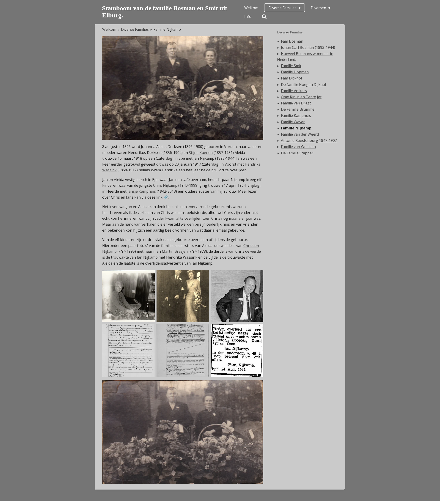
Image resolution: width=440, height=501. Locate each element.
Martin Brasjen (175, 251)
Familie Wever (293, 121)
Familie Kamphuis (296, 115)
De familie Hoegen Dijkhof (303, 84)
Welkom (109, 29)
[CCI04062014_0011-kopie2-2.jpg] (183, 296)
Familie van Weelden (298, 146)
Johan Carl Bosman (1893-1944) (308, 47)
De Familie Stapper (297, 153)
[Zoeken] (264, 16)
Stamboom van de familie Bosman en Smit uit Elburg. (164, 12)
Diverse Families (135, 29)
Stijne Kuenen (201, 152)
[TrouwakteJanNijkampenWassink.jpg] (128, 350)
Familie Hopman (295, 71)
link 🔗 (162, 197)
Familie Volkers (294, 90)
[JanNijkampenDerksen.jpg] (183, 350)
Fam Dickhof (291, 78)
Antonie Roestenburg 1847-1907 (309, 140)
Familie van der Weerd (300, 134)
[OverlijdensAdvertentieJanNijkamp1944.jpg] (237, 350)
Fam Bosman (292, 41)
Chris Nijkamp (165, 185)
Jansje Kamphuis (141, 191)
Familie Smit (291, 65)
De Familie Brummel (298, 109)
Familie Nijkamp (167, 29)
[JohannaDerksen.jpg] (128, 296)
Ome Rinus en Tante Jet (301, 96)
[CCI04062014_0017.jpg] (237, 296)
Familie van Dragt (296, 103)
